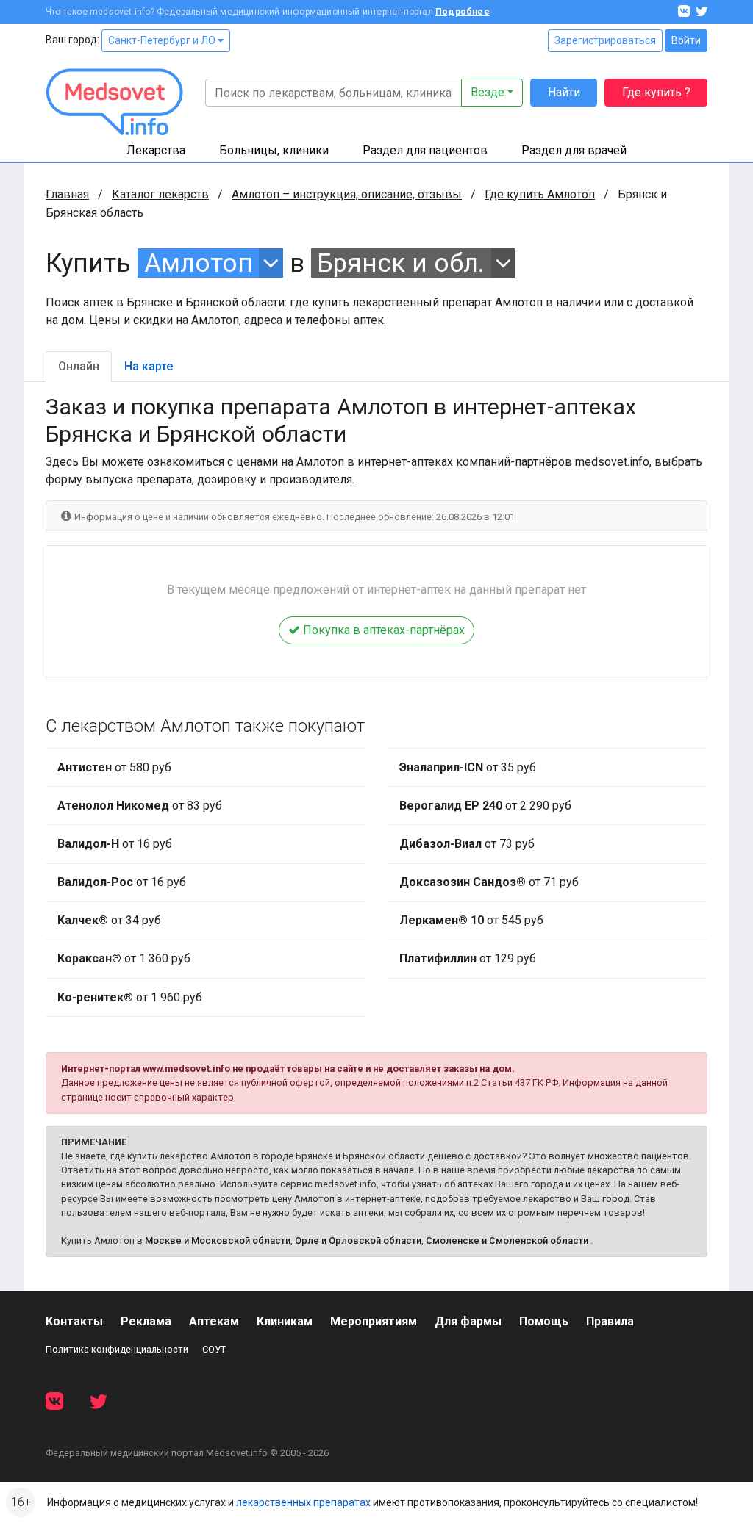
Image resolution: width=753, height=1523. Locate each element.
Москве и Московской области (217, 1240)
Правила (610, 1321)
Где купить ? (656, 92)
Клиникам (285, 1321)
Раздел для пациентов (425, 150)
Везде (487, 92)
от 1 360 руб (123, 958)
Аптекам (214, 1321)
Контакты (74, 1321)
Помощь (543, 1321)
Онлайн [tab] (78, 366)
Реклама (146, 1321)
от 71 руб (489, 882)
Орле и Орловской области (358, 1240)
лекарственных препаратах (303, 1502)
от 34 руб (109, 920)
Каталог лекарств (160, 194)
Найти (564, 92)
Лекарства (155, 150)
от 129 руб (467, 958)
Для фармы (468, 1321)
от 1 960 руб (129, 997)
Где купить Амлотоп (540, 194)
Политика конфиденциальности (117, 1349)
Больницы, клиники (274, 150)
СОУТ (214, 1349)
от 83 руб (139, 806)
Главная (67, 194)
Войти (686, 40)
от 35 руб (467, 767)
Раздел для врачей (574, 150)
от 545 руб (471, 920)
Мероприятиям (373, 1321)
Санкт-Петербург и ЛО (163, 40)
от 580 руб (114, 767)
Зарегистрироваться (605, 40)
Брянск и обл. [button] (401, 263)
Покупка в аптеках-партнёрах (382, 630)
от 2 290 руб (485, 806)
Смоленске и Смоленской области (507, 1240)
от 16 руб (114, 844)
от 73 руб (467, 844)
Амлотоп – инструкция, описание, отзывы (347, 194)
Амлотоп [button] (198, 263)
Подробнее (462, 12)
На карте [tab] (148, 366)
